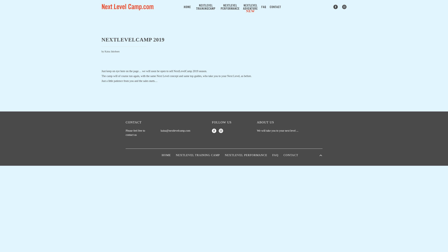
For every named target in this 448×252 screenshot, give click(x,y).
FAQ (263, 7)
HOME (187, 7)
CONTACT (275, 7)
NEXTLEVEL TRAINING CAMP (198, 155)
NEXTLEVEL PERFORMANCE (246, 155)
